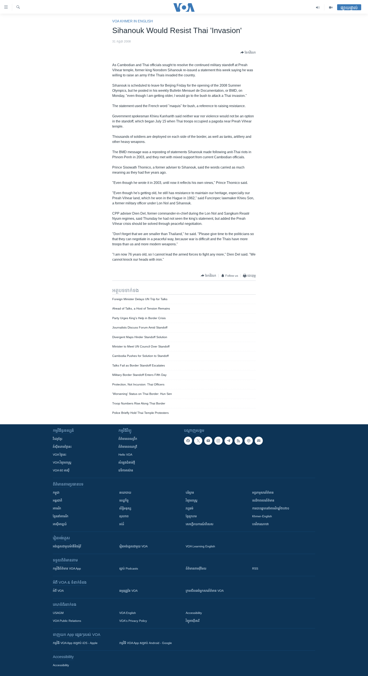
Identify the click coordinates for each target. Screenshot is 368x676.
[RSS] (238, 441)
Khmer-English (262, 516)
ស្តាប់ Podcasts (128, 568)
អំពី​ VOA (58, 590)
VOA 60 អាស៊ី (61, 470)
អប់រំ (121, 524)
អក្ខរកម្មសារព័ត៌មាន (263, 492)
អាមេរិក (57, 508)
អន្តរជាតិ (57, 500)
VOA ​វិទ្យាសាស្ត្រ (62, 462)
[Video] (330, 7)
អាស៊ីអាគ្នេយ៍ (60, 524)
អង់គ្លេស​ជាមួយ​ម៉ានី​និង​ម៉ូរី (67, 546)
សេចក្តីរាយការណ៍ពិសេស (199, 524)
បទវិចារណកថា (260, 524)
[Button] (248, 52)
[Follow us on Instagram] (218, 441)
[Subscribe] (259, 441)
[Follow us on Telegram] (228, 441)
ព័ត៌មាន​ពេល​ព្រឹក (127, 438)
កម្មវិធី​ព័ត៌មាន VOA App (67, 568)
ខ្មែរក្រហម (191, 516)
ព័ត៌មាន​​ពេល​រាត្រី (127, 446)
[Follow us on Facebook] (188, 441)
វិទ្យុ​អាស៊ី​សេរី (192, 620)
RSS (255, 568)
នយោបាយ (125, 492)
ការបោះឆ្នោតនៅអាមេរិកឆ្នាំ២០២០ (270, 508)
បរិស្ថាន (190, 492)
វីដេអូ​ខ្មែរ (57, 438)
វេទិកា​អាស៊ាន (125, 470)
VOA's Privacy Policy (133, 620)
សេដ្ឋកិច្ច (124, 500)
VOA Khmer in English (132, 21)
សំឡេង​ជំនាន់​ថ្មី (126, 462)
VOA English (127, 613)
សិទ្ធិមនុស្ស (125, 508)
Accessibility (194, 613)
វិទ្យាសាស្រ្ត (191, 500)
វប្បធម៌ (189, 508)
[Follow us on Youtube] (208, 441)
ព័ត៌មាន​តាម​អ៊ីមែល (196, 568)
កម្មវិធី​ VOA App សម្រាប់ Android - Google (145, 643)
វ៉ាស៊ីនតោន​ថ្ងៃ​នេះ (62, 446)
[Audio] (317, 7)
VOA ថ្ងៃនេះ (59, 454)
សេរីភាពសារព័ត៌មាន (263, 500)
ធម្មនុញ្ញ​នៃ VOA (128, 590)
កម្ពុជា (56, 492)
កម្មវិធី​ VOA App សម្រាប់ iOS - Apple (75, 643)
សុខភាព (124, 516)
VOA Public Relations (67, 620)
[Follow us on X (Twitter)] (198, 441)
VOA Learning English (200, 546)
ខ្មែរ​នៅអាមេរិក (60, 516)
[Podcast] (248, 441)
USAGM (58, 613)
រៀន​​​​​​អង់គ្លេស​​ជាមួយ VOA (133, 546)
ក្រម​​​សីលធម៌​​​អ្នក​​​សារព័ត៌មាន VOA (205, 590)
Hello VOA (125, 454)
